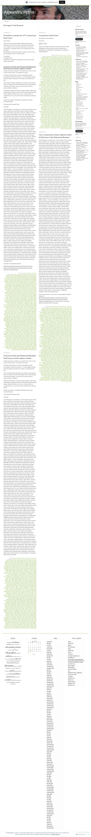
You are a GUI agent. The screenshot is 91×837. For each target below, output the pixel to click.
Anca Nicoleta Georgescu (64, 62)
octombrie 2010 (50, 748)
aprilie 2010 (49, 758)
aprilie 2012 (49, 716)
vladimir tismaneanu (15, 683)
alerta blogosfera (32, 561)
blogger (16, 650)
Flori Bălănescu (79, 95)
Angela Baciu (33, 282)
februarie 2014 (50, 679)
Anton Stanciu (9, 283)
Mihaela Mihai (17, 321)
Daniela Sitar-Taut (12, 297)
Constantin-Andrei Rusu (28, 291)
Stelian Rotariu (19, 343)
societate (7, 682)
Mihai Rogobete (30, 322)
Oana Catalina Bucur (17, 331)
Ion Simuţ (21, 310)
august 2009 (49, 773)
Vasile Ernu (16, 346)
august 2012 (49, 709)
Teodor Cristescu (12, 344)
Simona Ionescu (33, 340)
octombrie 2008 (50, 790)
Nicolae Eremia (33, 328)
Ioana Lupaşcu (9, 309)
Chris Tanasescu (32, 287)
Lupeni (34, 316)
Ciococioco (78, 92)
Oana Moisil (59, 110)
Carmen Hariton (9, 286)
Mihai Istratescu (23, 322)
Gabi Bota (31, 302)
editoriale (18, 658)
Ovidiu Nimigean (12, 333)
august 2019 (49, 641)
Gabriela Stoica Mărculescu (49, 334)
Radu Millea (15, 336)
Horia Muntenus (30, 306)
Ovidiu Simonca (19, 333)
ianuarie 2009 (49, 785)
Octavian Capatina (18, 332)
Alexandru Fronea (10, 277)
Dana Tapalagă (33, 295)
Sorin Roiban (21, 341)
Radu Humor (9, 336)
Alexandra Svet (33, 276)
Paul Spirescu (11, 334)
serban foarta (11, 340)
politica (28, 273)
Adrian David (25, 274)
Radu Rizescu (21, 336)
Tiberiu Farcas (54, 376)
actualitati (8, 644)
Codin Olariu (59, 70)
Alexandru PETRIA (53, 306)
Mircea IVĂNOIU (20, 325)
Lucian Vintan (24, 315)
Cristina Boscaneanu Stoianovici (20, 293)
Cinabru (77, 91)
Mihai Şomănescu (14, 323)
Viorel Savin (14, 348)
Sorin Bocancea (60, 119)
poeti (8, 674)
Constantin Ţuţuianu (19, 291)
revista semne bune (80, 110)
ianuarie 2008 (49, 806)
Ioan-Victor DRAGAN (32, 308)
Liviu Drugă (6, 314)
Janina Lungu (17, 311)
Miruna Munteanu (30, 326)
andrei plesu (10, 650)
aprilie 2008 (49, 801)
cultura (19, 294)
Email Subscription (78, 121)
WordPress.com (79, 117)
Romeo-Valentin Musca (17, 337)
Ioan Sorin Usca (79, 101)
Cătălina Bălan (59, 74)
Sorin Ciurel (66, 119)
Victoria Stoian (28, 347)
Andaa (77, 88)
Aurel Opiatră (50, 65)
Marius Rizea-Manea (13, 320)
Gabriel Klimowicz (20, 303)
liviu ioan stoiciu (12, 314)
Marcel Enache (20, 317)
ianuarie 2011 (49, 742)
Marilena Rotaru (13, 319)
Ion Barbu (21, 309)
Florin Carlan (54, 81)
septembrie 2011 (50, 728)
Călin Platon (23, 294)
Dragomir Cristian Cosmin (63, 78)
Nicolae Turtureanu (17, 330)
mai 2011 (49, 735)
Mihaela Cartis (11, 321)
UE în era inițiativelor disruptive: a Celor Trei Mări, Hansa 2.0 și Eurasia (82, 64)
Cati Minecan (33, 286)
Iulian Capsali (31, 310)
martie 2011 (49, 739)
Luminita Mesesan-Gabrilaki (27, 316)
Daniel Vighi (30, 296)
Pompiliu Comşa (21, 335)
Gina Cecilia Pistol (10, 306)
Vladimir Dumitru (18, 349)
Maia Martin (13, 317)
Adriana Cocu (31, 275)
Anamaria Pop (20, 280)
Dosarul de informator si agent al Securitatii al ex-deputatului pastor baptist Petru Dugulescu (82, 54)
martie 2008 (49, 803)
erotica (7, 661)
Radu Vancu (33, 336)
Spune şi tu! (78, 114)
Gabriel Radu (27, 303)
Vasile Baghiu (17, 345)
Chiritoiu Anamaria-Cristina (23, 287)
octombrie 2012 (50, 705)
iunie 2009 (49, 776)
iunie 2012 (49, 712)
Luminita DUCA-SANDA (16, 316)
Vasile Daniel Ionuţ (9, 346)
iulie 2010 (49, 753)
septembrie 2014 (50, 668)
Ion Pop (17, 310)
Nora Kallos (56, 109)
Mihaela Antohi (56, 99)
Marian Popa (24, 318)
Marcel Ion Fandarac (27, 317)
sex (20, 680)
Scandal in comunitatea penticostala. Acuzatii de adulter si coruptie (81, 47)
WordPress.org (79, 118)
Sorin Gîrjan (6, 620)
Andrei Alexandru (8, 282)
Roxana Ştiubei (33, 338)
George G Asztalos (25, 304)
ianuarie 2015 (49, 664)
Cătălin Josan (30, 294)
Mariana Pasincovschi (31, 318)
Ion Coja (25, 309)
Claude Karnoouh (24, 288)
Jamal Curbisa (11, 311)
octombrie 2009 (50, 769)
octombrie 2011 (50, 727)
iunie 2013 (49, 691)
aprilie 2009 (49, 780)
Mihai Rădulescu (57, 101)
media (16, 668)
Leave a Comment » (67, 55)
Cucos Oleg (15, 294)
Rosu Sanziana (26, 338)
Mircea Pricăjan (9, 326)
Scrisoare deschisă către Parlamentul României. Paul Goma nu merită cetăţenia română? (20, 67)
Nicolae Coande (26, 328)
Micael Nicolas (30, 320)
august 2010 (49, 751)
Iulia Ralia (26, 310)
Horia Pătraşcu (60, 85)
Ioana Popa (15, 309)
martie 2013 (49, 696)
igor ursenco (12, 307)
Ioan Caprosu (61, 86)
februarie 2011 (50, 741)
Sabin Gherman (23, 339)
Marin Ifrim (19, 319)
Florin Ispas (19, 301)
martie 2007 (49, 824)
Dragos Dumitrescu (17, 299)
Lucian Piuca (11, 315)
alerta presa (7, 562)
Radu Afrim (27, 335)
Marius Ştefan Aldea (22, 320)
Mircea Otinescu (27, 325)
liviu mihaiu (18, 314)
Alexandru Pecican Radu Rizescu (18, 563)
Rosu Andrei (8, 338)
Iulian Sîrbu (56, 89)
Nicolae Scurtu (9, 330)
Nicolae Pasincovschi (25, 329)
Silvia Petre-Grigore (25, 340)
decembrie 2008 (50, 787)
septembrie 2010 (50, 750)
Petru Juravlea (8, 335)
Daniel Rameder (24, 296)
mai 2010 (49, 757)
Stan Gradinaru (12, 342)
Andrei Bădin (21, 282)
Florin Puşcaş (25, 301)
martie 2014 (49, 677)
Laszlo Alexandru (32, 312)
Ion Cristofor (29, 309)
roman (18, 677)
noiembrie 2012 (50, 703)
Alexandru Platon (28, 278)
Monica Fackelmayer (14, 327)
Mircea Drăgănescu (59, 103)
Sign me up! (79, 39)
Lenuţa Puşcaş (7, 313)
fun (13, 661)
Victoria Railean (21, 347)
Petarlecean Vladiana (19, 334)
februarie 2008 (50, 805)
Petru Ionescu (33, 334)
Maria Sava (18, 318)
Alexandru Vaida (63, 60)
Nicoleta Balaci (79, 104)
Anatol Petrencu (27, 280)
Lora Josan (23, 314)
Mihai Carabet (31, 321)
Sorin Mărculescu (14, 341)
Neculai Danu (33, 327)
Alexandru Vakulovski (12, 279)
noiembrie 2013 (50, 682)
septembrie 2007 (50, 813)
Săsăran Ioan (51, 123)
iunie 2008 (49, 797)
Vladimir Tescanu (25, 349)
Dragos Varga (30, 299)
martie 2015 (49, 663)
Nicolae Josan (9, 329)
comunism (10, 289)
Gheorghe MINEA (58, 84)
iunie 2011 (49, 734)
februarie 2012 (50, 719)
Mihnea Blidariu (8, 324)
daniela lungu (58, 76)
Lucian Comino (65, 93)
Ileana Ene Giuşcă (26, 307)
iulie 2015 (49, 657)
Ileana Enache (18, 307)
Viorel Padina (63, 126)
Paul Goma (57, 112)
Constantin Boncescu (16, 289)
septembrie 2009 (50, 771)
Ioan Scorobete (19, 308)
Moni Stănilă (56, 105)
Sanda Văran (30, 339)
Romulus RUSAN (32, 337)
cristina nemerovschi (32, 293)
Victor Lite (8, 347)
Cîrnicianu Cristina (8, 287)
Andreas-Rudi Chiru (24, 281)
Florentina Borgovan (60, 331)
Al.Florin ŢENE (17, 276)
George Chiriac (18, 304)
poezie (11, 673)
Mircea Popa (33, 325)
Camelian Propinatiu (26, 285)
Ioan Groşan (12, 308)
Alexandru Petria (19, 12)
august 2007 (49, 815)
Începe (62, 2)
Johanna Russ (8, 312)
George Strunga (33, 304)
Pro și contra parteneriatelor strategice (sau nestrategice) (82, 61)
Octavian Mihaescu (26, 332)
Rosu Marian (19, 338)
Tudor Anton (11, 345)
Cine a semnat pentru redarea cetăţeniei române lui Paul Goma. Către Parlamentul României (55, 135)
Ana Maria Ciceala (13, 280)
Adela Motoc (13, 274)
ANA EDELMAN (33, 279)
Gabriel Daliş (13, 303)
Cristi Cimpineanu (26, 292)
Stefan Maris (33, 342)
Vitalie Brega (31, 348)
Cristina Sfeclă (9, 294)
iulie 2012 (49, 711)
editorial (15, 581)
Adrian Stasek (20, 275)
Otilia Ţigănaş (33, 332)
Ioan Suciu (25, 308)
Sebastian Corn (79, 113)
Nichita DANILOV (14, 328)
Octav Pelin (11, 332)
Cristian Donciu (33, 292)
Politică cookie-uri (55, 834)
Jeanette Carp (23, 311)
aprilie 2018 (49, 652)
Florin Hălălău (14, 301)
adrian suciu (25, 275)
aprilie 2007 (49, 822)
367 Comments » (32, 558)
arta (13, 650)
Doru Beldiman (24, 298)
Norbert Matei (10, 331)
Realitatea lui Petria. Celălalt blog (75, 672)
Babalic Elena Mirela (26, 284)
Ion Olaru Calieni (11, 310)
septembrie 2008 (50, 792)
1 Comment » (33, 273)
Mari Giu (8, 318)
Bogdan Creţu (11, 285)
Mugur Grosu (27, 327)
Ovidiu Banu (6, 333)
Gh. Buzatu (8, 305)
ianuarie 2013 (49, 700)
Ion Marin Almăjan (55, 88)
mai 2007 (49, 821)
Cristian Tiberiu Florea (9, 293)
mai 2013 (49, 693)
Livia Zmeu (20, 313)
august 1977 (31, 283)
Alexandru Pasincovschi (62, 59)
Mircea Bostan (24, 324)
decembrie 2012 (50, 702)
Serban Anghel (57, 118)
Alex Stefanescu (79, 87)
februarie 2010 (50, 762)
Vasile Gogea (22, 346)
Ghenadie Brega (19, 305)
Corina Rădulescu (65, 71)
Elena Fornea (11, 300)
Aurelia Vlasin (18, 284)
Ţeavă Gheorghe (32, 349)
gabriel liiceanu (17, 661)
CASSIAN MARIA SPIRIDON (18, 286)
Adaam (77, 83)
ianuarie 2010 (49, 764)
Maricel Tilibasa (7, 319)
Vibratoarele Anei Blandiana (82, 56)
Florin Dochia (7, 301)
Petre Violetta (27, 334)
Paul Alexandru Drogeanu (49, 112)
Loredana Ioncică (29, 314)
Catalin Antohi (27, 286)
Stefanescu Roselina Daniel (9, 343)
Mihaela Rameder (24, 321)
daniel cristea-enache (10, 296)
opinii (44, 362)
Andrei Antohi (15, 282)
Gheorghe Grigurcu (28, 305)
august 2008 (49, 794)
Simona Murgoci (53, 119)
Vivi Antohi (59, 127)
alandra (77, 86)
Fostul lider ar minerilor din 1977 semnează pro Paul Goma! (21, 302)
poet (6, 674)
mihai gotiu (12, 322)
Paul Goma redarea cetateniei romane (22, 612)
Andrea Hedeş (16, 281)
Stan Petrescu (19, 342)
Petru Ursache (14, 335)
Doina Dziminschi (59, 77)
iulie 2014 (49, 670)
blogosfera (55, 66)
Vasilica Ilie (34, 346)
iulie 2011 (49, 732)
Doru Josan (30, 298)
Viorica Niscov (20, 348)
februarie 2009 (50, 783)
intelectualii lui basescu (13, 663)
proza (13, 676)
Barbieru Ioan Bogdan (48, 66)
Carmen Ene (33, 285)
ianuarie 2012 (49, 721)
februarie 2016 (50, 656)
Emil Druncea (17, 300)
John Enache (14, 312)
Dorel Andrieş (17, 298)
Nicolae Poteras (33, 329)
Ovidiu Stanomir (26, 333)
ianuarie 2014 (49, 680)
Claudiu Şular (31, 288)
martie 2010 (49, 760)
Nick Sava (20, 328)
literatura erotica (16, 666)
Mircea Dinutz (30, 324)
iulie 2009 (49, 774)
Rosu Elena (14, 338)
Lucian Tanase (18, 315)
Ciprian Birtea (17, 288)
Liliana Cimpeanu (14, 313)
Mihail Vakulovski (22, 323)
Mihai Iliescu (17, 322)
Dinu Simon (25, 297)
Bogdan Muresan (18, 285)
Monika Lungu (21, 327)
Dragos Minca (24, 299)
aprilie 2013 (49, 695)
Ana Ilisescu (6, 280)
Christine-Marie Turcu (9, 288)
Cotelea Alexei (19, 292)
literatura (25, 273)
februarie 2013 (50, 698)
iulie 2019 (49, 643)
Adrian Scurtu (13, 275)
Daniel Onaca (17, 296)
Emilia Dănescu (24, 300)
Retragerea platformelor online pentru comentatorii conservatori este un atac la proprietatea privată (82, 70)
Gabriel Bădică (63, 82)
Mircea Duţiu (13, 325)
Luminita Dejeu (8, 316)
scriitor (48, 369)
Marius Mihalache (32, 319)
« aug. (33, 654)
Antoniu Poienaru (15, 283)
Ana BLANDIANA (25, 279)
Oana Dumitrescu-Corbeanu (28, 331)
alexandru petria (21, 278)
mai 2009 (49, 778)
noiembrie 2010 (50, 746)
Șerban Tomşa (56, 80)
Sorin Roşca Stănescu (28, 341)
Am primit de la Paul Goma (48, 35)
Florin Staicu (30, 301)
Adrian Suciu (78, 84)
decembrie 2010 (50, 744)
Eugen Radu (30, 300)
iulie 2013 (49, 689)
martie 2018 (49, 654)
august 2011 (49, 730)
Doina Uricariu (11, 298)
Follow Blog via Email (79, 29)
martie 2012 (49, 718)
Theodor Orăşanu (29, 344)
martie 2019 (49, 647)
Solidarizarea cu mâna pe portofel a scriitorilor (81, 51)
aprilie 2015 (49, 661)
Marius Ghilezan (79, 103)
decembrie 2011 (50, 723)
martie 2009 (49, 782)
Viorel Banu (33, 347)
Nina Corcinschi (31, 330)
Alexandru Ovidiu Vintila (27, 277)
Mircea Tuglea (16, 326)
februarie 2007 (50, 826)
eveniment (11, 661)
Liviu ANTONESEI (27, 313)
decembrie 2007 (50, 808)
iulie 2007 (49, 817)
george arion (11, 304)
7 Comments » (69, 306)
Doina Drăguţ (31, 297)
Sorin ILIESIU (47, 120)
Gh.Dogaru (13, 305)
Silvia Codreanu (17, 340)
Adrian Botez (19, 274)
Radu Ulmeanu (27, 336)
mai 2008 (49, 799)
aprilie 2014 (49, 675)
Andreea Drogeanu (32, 281)
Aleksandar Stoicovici (25, 276)
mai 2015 (49, 659)
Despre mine (6, 21)
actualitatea (15, 642)
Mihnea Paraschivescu (16, 324)
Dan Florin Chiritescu (12, 295)
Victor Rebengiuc (13, 347)
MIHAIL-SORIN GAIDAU (31, 323)
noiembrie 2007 (50, 810)
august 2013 (49, 687)
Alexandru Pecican (13, 278)
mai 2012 (49, 714)
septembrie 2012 (50, 707)
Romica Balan (26, 337)
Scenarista (78, 112)
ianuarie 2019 (49, 648)
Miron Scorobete (22, 326)
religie (16, 677)
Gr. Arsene (17, 306)
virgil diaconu (26, 348)
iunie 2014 (49, 672)
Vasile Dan (53, 124)
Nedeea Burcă (7, 328)
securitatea (18, 680)
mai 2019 (49, 645)
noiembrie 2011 (50, 725)
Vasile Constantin (23, 345)
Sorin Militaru (7, 341)
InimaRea (32, 307)
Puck (77, 107)
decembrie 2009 (50, 766)
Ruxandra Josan (16, 339)
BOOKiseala (70, 650)
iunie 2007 (49, 819)
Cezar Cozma (15, 287)
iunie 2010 (49, 755)
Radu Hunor (61, 114)
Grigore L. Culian (23, 306)
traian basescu (13, 682)
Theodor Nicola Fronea (20, 344)
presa (70, 364)
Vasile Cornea (31, 345)
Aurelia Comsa (12, 284)
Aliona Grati (19, 279)
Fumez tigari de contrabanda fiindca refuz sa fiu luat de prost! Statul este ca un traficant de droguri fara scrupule (82, 98)
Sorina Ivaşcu (50, 121)
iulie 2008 (49, 796)
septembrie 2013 (50, 686)
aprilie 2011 (49, 737)
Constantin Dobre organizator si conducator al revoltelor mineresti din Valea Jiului (21, 290)
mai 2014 (49, 673)
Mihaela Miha (23, 600)
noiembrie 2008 (50, 789)
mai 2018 (49, 650)
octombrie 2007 (50, 812)
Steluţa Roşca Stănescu (27, 343)
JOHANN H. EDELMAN (31, 311)
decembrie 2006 (50, 828)
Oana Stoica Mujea (80, 105)
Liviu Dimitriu (33, 313)
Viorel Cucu (9, 348)
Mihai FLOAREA (57, 100)
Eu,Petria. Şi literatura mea (73, 656)
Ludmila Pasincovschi (31, 315)
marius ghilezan (25, 319)
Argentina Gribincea (24, 283)
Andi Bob (11, 281)
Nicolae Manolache (16, 329)
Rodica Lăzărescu (9, 337)
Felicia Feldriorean (63, 80)
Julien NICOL (20, 312)
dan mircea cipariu (20, 295)
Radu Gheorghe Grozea (53, 114)
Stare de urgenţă (79, 116)
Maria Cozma (13, 318)
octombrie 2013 (50, 684)
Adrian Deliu (30, 274)
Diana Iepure (19, 297)
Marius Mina (6, 320)
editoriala (12, 659)
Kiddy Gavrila (26, 312)
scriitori (14, 680)
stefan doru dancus (26, 342)
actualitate (9, 642)
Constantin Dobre (25, 289)
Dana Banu (27, 295)
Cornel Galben (12, 292)
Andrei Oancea (27, 282)
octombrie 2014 (50, 666)
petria (20, 671)
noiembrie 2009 (50, 767)
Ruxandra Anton (9, 339)
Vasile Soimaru (28, 346)
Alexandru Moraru (18, 277)
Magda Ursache (7, 317)
